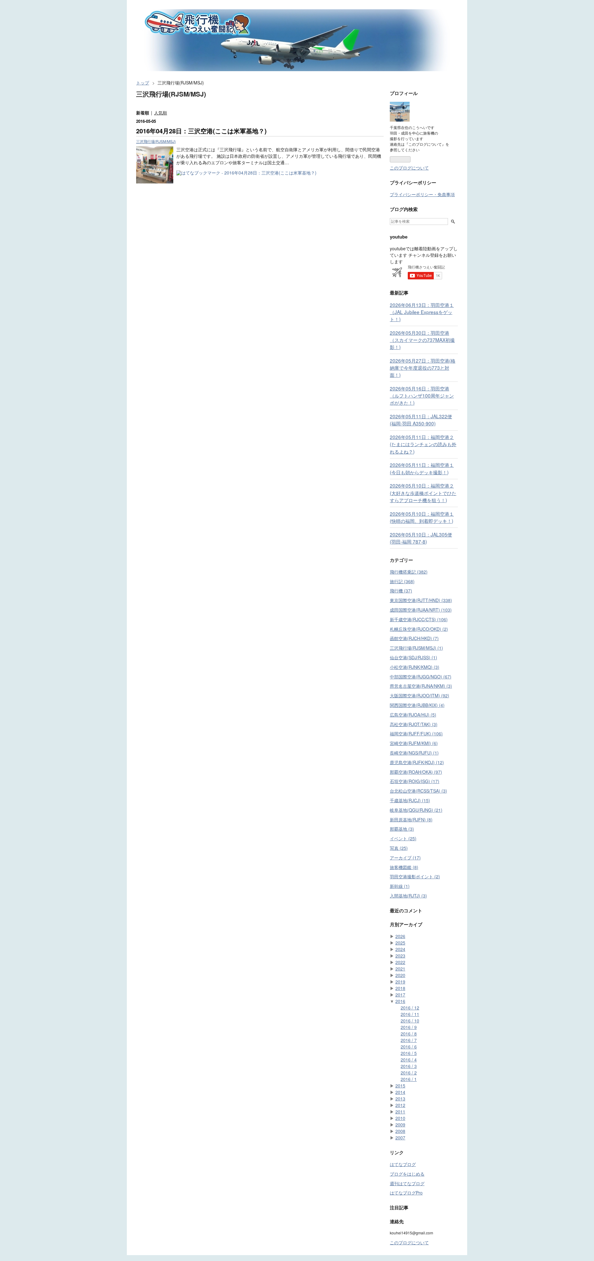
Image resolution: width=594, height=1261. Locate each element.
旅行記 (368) (402, 581)
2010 (400, 1118)
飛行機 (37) (401, 590)
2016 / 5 (409, 1053)
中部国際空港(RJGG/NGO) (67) (420, 677)
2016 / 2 (409, 1072)
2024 (400, 949)
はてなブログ (403, 1164)
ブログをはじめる (407, 1174)
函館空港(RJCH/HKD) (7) (414, 638)
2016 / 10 (410, 1021)
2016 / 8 (409, 1034)
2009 (400, 1124)
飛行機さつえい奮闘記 (174, 13)
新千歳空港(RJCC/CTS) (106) (419, 619)
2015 (400, 1085)
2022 (400, 962)
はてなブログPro (406, 1193)
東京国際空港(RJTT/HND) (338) (421, 600)
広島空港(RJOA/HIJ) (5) (413, 715)
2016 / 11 (410, 1014)
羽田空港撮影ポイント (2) (415, 876)
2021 (400, 969)
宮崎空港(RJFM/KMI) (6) (414, 743)
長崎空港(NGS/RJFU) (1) (414, 753)
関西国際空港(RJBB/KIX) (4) (417, 705)
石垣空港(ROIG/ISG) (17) (414, 781)
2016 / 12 (410, 1008)
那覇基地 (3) (402, 829)
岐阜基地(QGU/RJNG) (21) (416, 810)
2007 (400, 1137)
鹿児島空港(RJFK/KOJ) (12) (417, 762)
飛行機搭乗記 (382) (409, 572)
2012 (400, 1105)
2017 (400, 995)
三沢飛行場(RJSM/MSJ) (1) (416, 648)
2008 (400, 1131)
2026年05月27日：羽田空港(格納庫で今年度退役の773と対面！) (422, 367)
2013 (400, 1098)
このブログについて (409, 168)
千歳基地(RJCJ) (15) (410, 800)
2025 (400, 943)
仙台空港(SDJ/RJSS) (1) (413, 657)
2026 (400, 936)
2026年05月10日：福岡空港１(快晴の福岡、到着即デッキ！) (422, 517)
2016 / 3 (409, 1066)
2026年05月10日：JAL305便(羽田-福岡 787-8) (421, 538)
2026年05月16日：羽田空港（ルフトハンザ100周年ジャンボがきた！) (422, 395)
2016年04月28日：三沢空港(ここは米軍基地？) (201, 130)
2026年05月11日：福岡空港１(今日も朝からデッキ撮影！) (422, 468)
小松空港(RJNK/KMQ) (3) (414, 667)
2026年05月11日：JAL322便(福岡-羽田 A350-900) (421, 420)
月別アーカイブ (406, 924)
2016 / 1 (409, 1079)
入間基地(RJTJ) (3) (408, 896)
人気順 (160, 113)
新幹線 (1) (400, 886)
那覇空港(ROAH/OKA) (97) (416, 772)
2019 (400, 982)
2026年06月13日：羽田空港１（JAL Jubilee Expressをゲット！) (422, 311)
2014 (400, 1092)
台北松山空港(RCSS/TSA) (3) (418, 791)
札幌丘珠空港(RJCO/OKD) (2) (419, 629)
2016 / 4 (409, 1060)
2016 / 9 (409, 1027)
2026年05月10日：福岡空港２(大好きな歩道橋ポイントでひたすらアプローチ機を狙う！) (423, 492)
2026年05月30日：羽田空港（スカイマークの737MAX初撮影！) (422, 339)
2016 (400, 1001)
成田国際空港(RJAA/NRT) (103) (421, 610)
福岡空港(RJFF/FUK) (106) (416, 733)
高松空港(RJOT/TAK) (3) (413, 724)
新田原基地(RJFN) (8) (411, 819)
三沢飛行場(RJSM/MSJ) (156, 141)
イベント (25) (403, 838)
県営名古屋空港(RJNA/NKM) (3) (421, 686)
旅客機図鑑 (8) (404, 867)
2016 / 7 (409, 1040)
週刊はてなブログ (407, 1183)
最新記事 (399, 292)
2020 (400, 975)
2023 (400, 956)
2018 (400, 988)
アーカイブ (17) (405, 857)
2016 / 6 (409, 1047)
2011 (400, 1111)
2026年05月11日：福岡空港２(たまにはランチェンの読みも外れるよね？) (423, 443)
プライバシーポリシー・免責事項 (422, 194)
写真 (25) (399, 848)
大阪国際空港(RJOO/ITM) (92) (419, 695)
